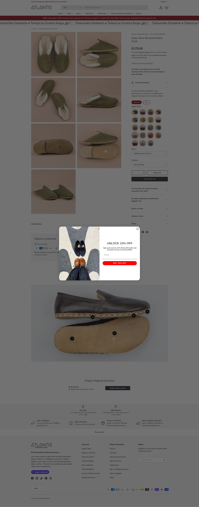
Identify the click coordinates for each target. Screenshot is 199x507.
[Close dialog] (137, 229)
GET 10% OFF (119, 263)
